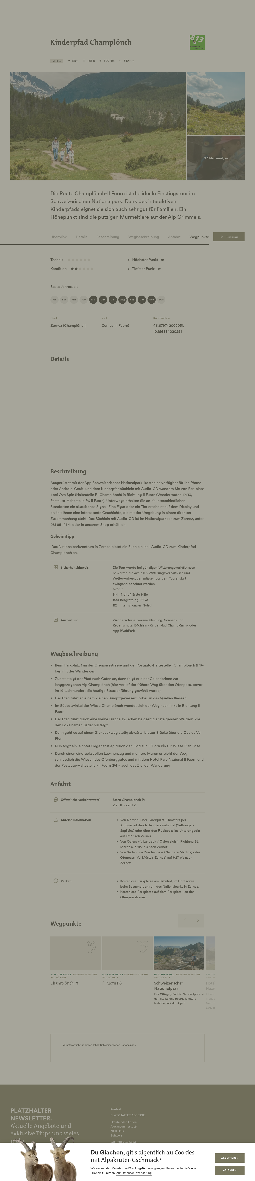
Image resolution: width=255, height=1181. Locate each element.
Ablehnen (230, 1170)
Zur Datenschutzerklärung (134, 1173)
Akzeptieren (229, 1158)
